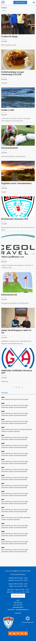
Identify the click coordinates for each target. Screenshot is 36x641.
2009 (3, 531)
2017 (2, 467)
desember (24, 407)
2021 (2, 435)
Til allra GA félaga (9, 36)
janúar (3, 399)
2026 (2, 397)
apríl (15, 399)
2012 (2, 507)
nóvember (17, 407)
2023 (2, 419)
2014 (2, 491)
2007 (2, 548)
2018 (2, 459)
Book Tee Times (18, 595)
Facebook (18, 613)
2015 (2, 483)
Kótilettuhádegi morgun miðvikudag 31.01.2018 (12, 73)
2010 (2, 523)
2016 (2, 475)
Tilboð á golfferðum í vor (12, 257)
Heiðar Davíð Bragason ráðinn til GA (16, 332)
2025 (2, 403)
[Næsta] (22, 387)
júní (21, 399)
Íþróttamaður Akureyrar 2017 (14, 219)
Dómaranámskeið (9, 148)
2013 (2, 499)
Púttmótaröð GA (9, 295)
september (4, 407)
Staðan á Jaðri (7, 110)
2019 (2, 451)
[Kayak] (18, 633)
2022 (2, 427)
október (11, 407)
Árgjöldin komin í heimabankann (16, 183)
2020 (2, 443)
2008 (3, 539)
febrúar (8, 399)
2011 (2, 515)
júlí (24, 399)
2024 (2, 411)
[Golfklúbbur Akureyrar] (3, 2)
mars (12, 399)
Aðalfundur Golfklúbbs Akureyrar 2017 (16, 372)
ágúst (26, 399)
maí (18, 399)
